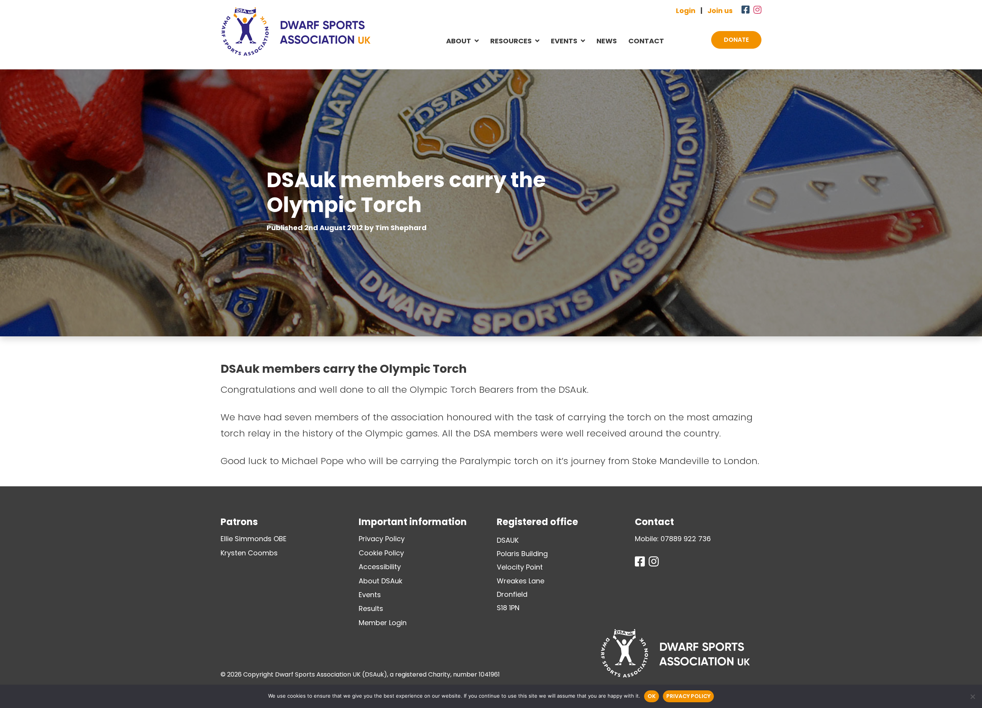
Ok (652, 696)
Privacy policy (688, 696)
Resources (511, 41)
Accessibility (380, 566)
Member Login (383, 622)
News (606, 41)
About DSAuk (380, 581)
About (458, 41)
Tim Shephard (401, 227)
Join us (720, 10)
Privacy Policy (382, 538)
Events (564, 41)
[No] (972, 696)
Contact (646, 41)
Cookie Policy (381, 553)
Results (371, 608)
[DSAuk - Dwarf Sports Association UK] (296, 31)
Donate (736, 39)
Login (685, 10)
